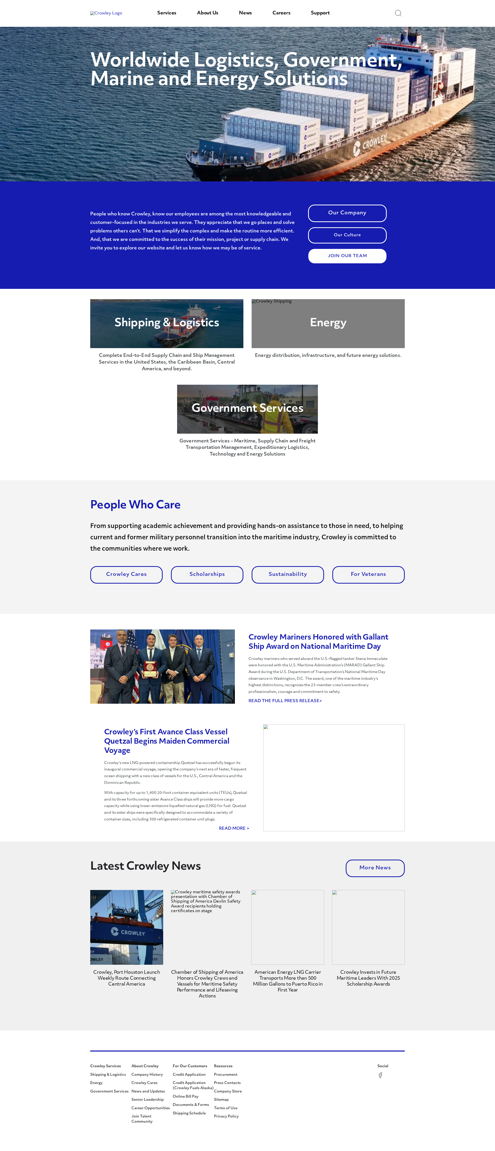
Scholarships (207, 574)
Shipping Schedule (189, 1113)
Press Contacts (227, 1083)
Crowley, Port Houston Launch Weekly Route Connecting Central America (126, 978)
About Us (207, 13)
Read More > (234, 829)
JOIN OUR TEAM (347, 256)
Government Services (109, 1092)
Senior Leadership (147, 1100)
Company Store (228, 1092)
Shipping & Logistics (108, 1075)
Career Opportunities (150, 1108)
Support (320, 13)
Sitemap (221, 1100)
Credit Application (189, 1075)
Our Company (347, 213)
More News (375, 868)
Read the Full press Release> (285, 701)
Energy (96, 1083)
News (245, 13)
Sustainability (288, 574)
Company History (147, 1075)
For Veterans (368, 574)
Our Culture (347, 235)
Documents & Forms (191, 1105)
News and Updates (148, 1092)
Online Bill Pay (186, 1097)
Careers (281, 13)
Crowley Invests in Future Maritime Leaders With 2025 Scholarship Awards (368, 978)
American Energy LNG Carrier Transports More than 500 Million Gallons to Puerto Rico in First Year (288, 981)
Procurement (225, 1075)
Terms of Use (225, 1108)
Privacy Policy (226, 1117)
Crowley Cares (126, 574)
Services (166, 13)
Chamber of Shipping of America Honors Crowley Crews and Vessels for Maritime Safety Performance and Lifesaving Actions (207, 984)
